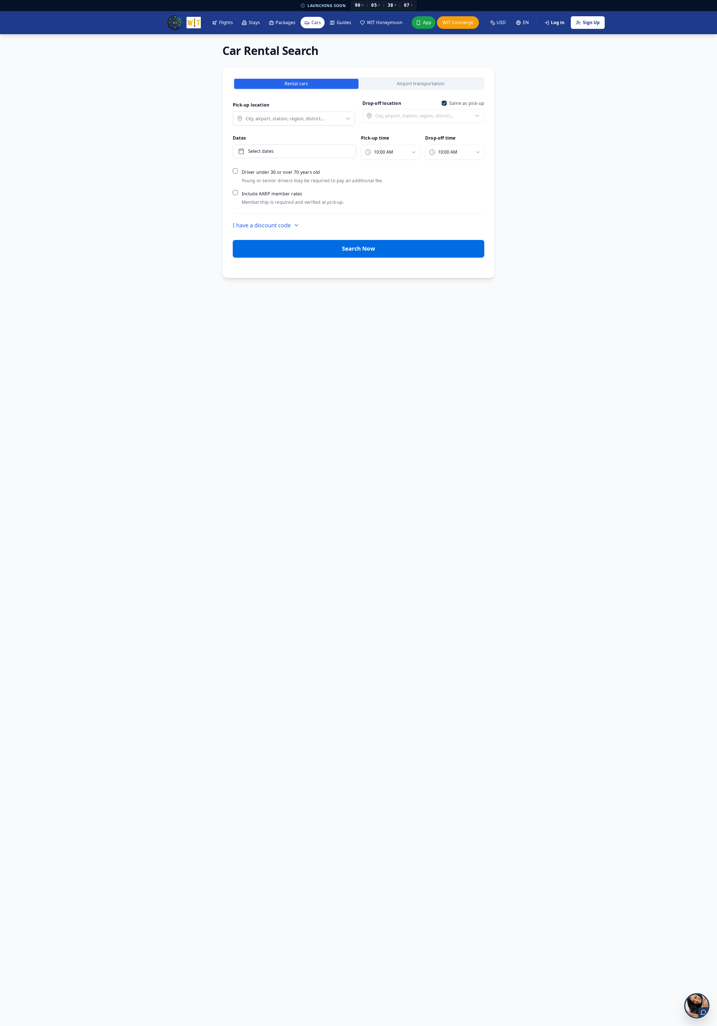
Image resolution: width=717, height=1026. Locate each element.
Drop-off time (440, 138)
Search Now (358, 248)
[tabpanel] (358, 179)
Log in (557, 22)
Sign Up (591, 22)
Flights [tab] (226, 22)
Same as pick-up (466, 103)
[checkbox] (444, 103)
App (427, 22)
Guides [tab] (344, 22)
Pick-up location (251, 105)
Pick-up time (375, 138)
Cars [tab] (316, 22)
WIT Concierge (458, 22)
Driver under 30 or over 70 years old (281, 172)
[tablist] (343, 22)
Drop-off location (381, 103)
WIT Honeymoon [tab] (384, 22)
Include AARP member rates (272, 194)
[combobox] (390, 152)
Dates (239, 138)
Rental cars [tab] (296, 83)
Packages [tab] (285, 22)
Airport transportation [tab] (420, 83)
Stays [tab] (254, 22)
